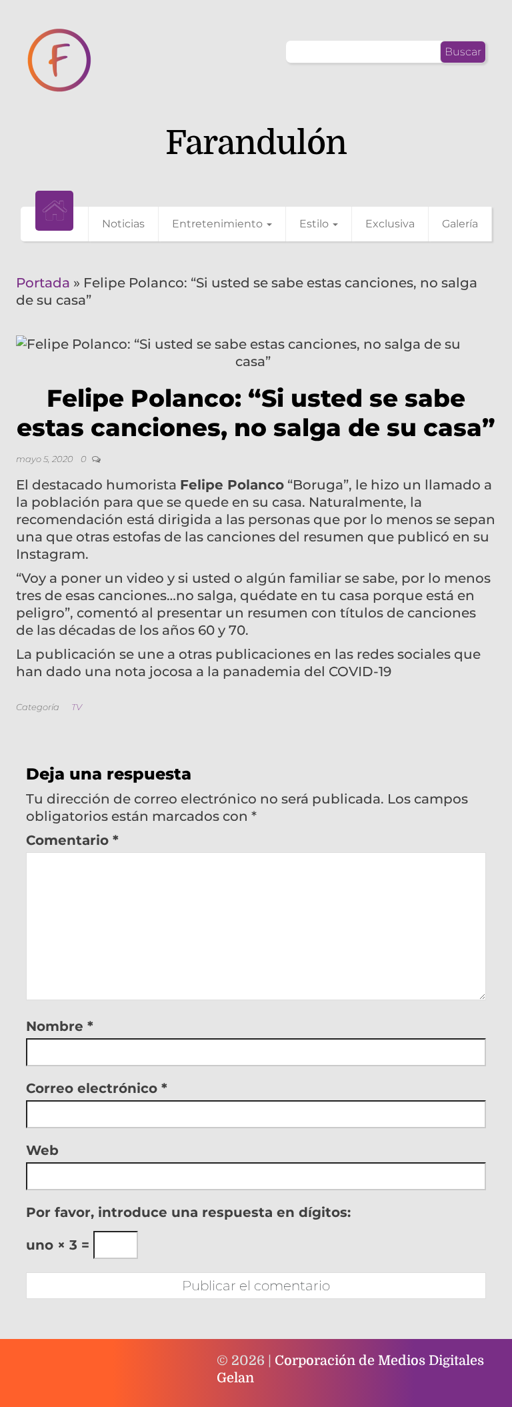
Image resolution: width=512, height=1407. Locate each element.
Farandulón (256, 143)
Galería (460, 223)
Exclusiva (390, 223)
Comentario (72, 840)
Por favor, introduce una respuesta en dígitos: (188, 1212)
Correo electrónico (96, 1088)
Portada (43, 283)
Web (42, 1150)
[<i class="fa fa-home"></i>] (54, 211)
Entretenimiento (218, 223)
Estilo (315, 223)
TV (76, 706)
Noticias (123, 223)
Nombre (59, 1026)
